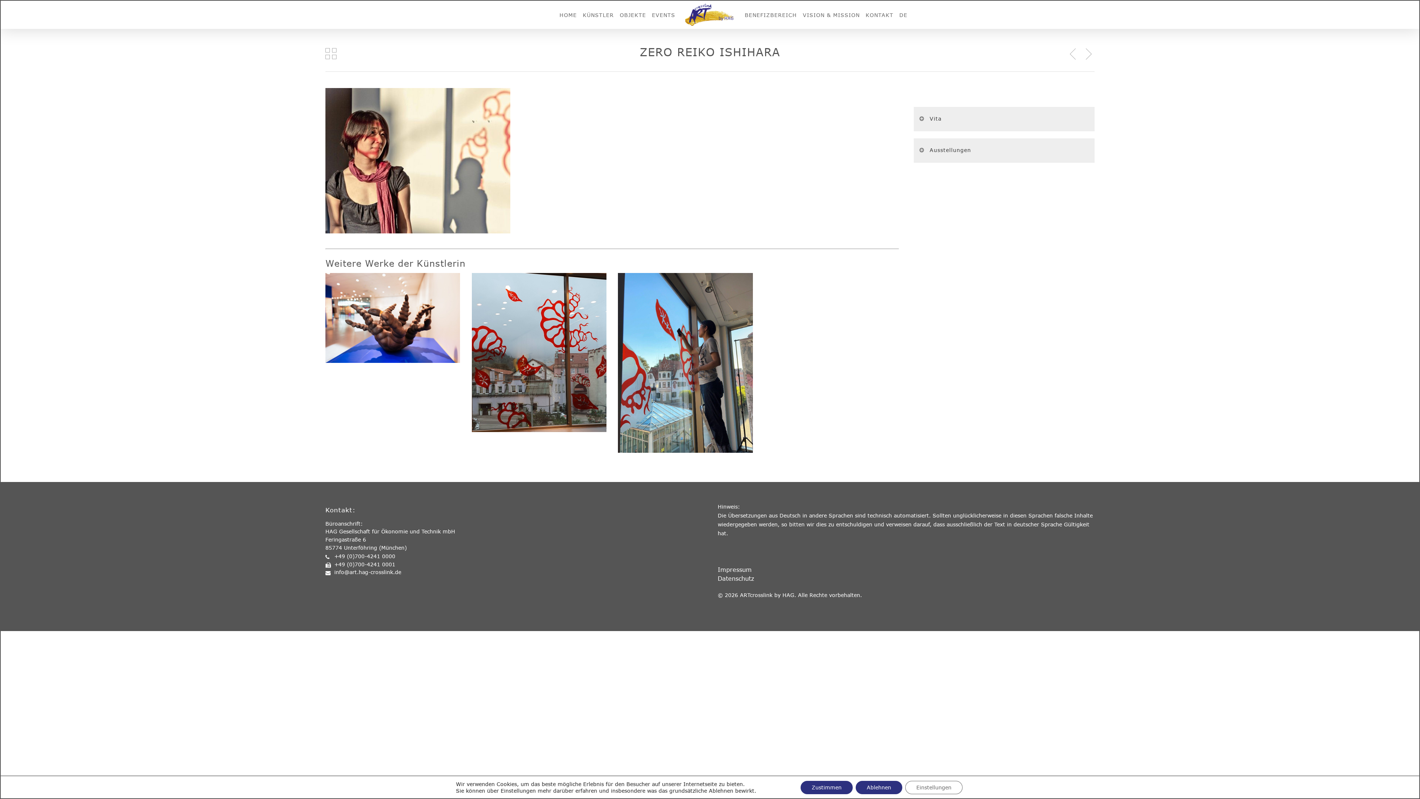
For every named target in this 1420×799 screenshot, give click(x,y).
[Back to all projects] (331, 53)
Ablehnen (879, 787)
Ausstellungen (950, 150)
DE (903, 15)
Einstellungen (933, 787)
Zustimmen (827, 787)
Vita (935, 118)
